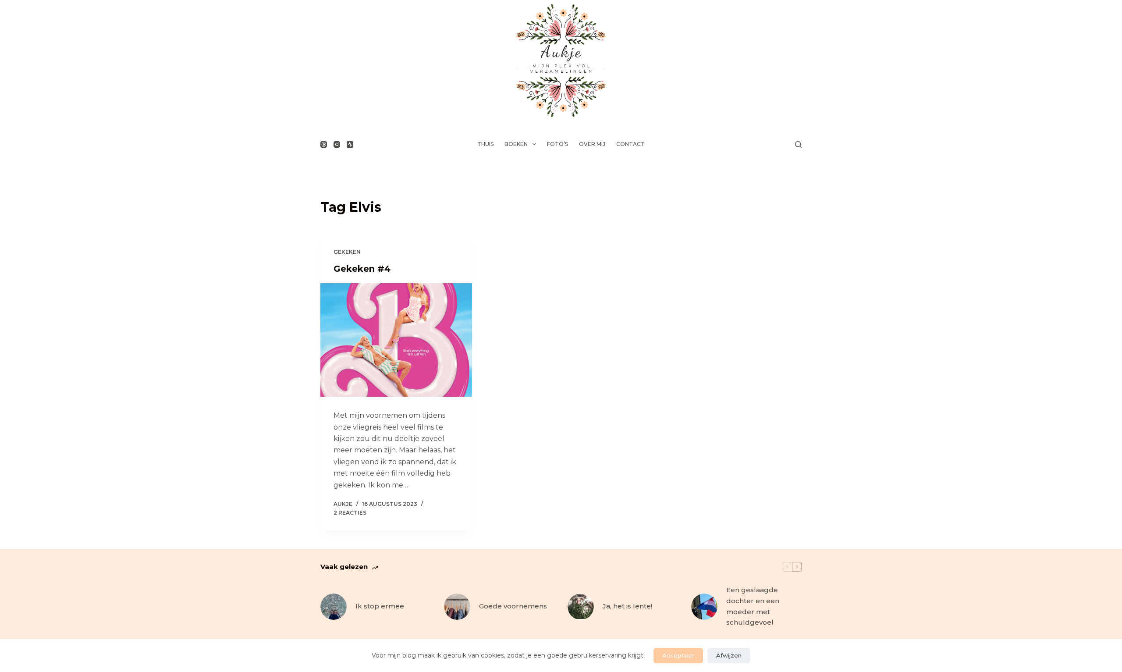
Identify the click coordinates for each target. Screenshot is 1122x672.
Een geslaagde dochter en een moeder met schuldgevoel (752, 606)
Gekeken (347, 252)
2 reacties (350, 512)
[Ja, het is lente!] (581, 607)
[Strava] (350, 144)
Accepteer (678, 655)
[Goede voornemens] (457, 607)
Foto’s (557, 144)
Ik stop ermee (379, 606)
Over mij (592, 144)
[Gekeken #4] (396, 340)
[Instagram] (337, 144)
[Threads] (323, 144)
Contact (630, 144)
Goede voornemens (513, 606)
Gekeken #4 (362, 268)
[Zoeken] (798, 144)
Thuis (485, 144)
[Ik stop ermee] (333, 607)
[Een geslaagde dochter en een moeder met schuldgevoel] (704, 607)
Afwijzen (729, 655)
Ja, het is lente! (627, 606)
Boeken (516, 144)
